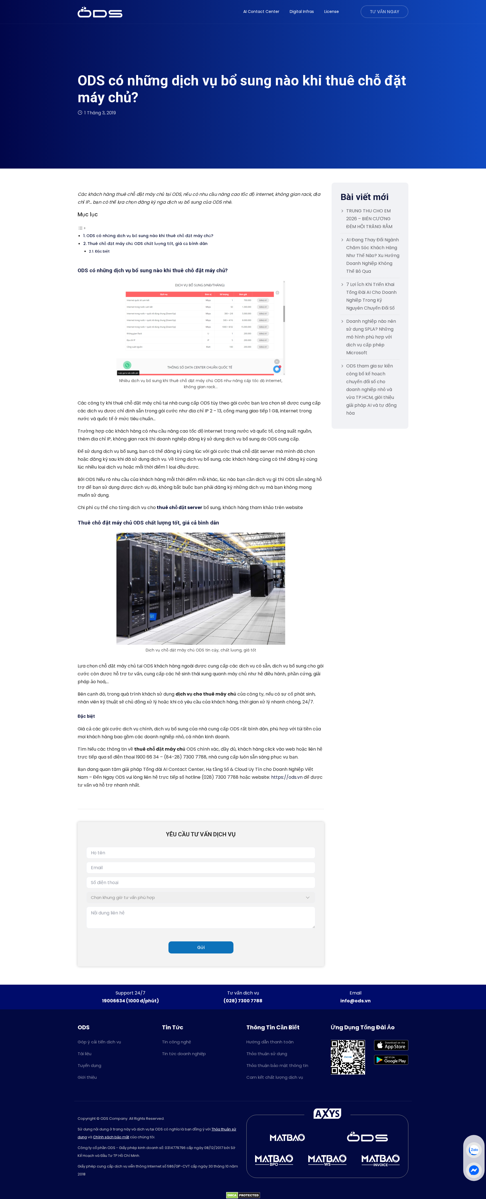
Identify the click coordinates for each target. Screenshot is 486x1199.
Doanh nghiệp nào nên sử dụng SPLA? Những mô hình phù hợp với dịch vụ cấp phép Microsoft (371, 337)
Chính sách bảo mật (111, 1137)
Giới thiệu (87, 1077)
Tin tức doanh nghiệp (184, 1054)
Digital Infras (302, 11)
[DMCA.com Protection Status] (243, 1195)
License (331, 11)
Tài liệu (84, 1054)
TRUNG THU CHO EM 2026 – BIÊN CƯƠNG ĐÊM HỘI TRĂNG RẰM (369, 219)
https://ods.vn (287, 777)
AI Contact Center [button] (261, 11)
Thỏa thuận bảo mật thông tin (277, 1065)
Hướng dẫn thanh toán (270, 1042)
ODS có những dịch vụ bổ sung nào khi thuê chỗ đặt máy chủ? (149, 236)
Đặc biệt (102, 251)
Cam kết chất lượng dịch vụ (274, 1077)
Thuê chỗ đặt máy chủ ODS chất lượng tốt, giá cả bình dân (147, 243)
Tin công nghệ (176, 1042)
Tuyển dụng (89, 1065)
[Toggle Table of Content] (82, 227)
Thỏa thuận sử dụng (266, 1054)
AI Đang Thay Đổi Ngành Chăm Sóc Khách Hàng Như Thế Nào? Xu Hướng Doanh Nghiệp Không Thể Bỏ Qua (372, 255)
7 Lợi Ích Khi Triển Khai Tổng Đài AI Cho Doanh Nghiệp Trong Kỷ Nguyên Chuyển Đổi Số (371, 296)
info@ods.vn (355, 1001)
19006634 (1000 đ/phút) (130, 1001)
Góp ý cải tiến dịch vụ (99, 1042)
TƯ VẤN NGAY (384, 12)
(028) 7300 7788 (243, 1001)
